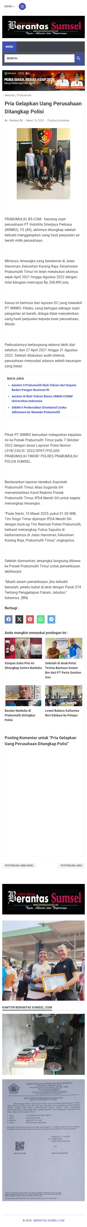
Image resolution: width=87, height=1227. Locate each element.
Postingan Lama (71, 865)
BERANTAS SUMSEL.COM (49, 1220)
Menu (8, 6)
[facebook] (8, 619)
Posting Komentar (59, 120)
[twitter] (19, 619)
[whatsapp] (41, 619)
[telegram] (51, 619)
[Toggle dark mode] (22, 6)
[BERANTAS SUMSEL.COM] (43, 27)
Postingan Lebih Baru (19, 865)
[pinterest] (30, 619)
